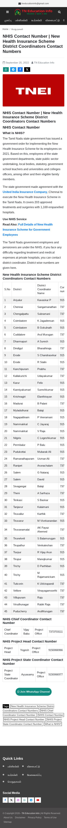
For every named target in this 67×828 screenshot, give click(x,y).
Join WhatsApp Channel (34, 691)
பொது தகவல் (17, 29)
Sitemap (8, 822)
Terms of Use (50, 817)
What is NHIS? (53, 724)
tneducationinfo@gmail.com (35, 3)
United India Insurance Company (25, 191)
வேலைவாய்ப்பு (34, 775)
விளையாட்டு (53, 20)
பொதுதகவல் (14, 781)
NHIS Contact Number (50, 715)
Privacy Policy (34, 817)
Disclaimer (20, 817)
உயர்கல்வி (36, 20)
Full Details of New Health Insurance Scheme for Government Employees (28, 229)
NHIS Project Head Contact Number (24, 719)
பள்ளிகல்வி (21, 20)
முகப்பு (8, 20)
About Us (8, 817)
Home (5, 29)
